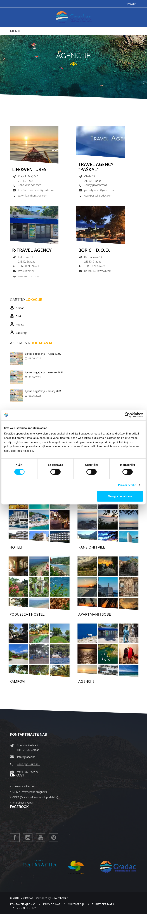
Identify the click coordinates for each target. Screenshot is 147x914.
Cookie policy (26, 908)
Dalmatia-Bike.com (23, 786)
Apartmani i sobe (94, 614)
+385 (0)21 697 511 (28, 764)
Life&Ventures (29, 169)
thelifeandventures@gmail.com (36, 190)
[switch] (55, 472)
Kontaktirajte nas (22, 904)
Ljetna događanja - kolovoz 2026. (44, 372)
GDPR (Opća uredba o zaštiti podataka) (35, 797)
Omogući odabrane (120, 496)
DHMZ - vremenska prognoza (29, 791)
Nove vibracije (59, 898)
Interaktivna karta (22, 802)
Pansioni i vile (91, 547)
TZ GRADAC (26, 898)
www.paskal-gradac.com (98, 195)
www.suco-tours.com (30, 276)
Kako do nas (51, 904)
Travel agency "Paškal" (95, 167)
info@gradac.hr (26, 757)
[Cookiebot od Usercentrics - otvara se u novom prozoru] (127, 415)
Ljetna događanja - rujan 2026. (43, 353)
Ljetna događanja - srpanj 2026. (43, 391)
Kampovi (17, 681)
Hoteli (16, 547)
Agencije (86, 681)
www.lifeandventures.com (32, 195)
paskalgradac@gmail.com (99, 190)
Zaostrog (21, 332)
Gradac (20, 308)
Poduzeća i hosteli (28, 614)
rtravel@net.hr (26, 271)
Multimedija (76, 904)
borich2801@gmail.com (98, 271)
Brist (18, 316)
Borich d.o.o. (94, 250)
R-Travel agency (32, 250)
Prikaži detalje (127, 484)
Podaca (20, 324)
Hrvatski (130, 3)
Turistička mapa (103, 904)
